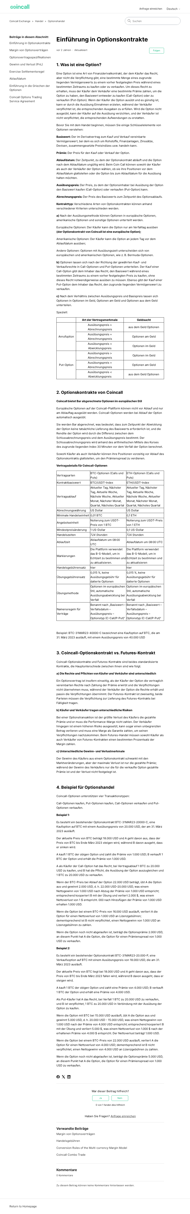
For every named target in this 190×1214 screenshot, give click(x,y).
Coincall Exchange (19, 21)
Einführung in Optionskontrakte (29, 43)
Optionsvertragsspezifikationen (30, 57)
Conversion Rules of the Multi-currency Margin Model (91, 1148)
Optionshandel (56, 21)
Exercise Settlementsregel (26, 71)
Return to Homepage (23, 1206)
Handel (39, 21)
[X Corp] (63, 1076)
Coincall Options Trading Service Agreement (25, 99)
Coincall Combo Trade (71, 1154)
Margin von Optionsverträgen (28, 50)
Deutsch (172, 8)
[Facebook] (58, 1076)
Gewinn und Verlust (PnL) (26, 64)
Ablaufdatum (17, 78)
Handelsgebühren (68, 1141)
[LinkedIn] (69, 1076)
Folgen (156, 50)
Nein (119, 1098)
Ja (100, 1098)
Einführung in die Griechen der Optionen (29, 88)
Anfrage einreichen (150, 8)
